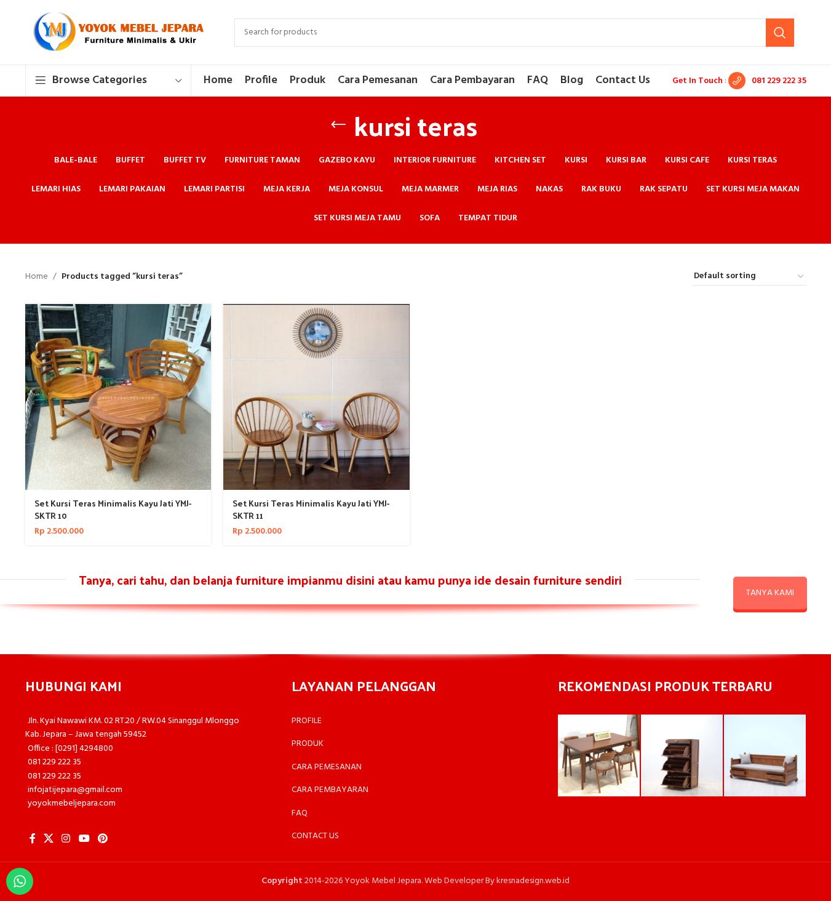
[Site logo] (117, 32)
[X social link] (49, 839)
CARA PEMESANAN (327, 767)
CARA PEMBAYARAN (330, 790)
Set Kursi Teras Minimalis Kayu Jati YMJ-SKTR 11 (311, 509)
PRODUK (308, 744)
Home (36, 277)
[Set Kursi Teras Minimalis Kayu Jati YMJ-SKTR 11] (316, 397)
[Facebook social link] (32, 839)
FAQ (300, 813)
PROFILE (307, 721)
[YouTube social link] (83, 839)
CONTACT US (315, 836)
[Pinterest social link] (102, 839)
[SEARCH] (780, 32)
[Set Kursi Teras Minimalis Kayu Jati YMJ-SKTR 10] (118, 397)
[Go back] (338, 125)
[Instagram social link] (66, 839)
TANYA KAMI (770, 593)
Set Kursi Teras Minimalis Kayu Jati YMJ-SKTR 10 (112, 509)
